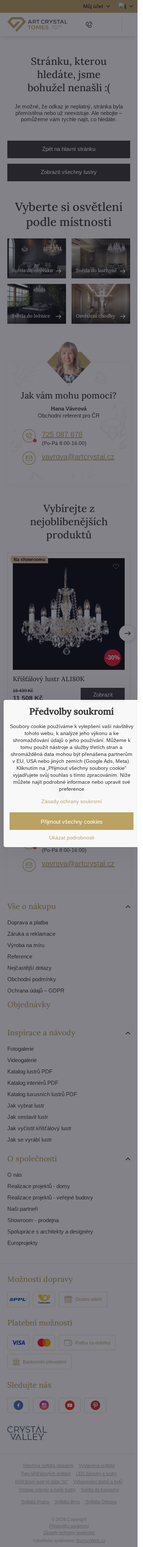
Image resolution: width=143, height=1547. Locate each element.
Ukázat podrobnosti (71, 838)
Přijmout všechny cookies (72, 822)
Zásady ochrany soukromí (71, 801)
